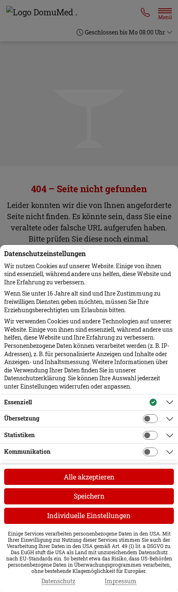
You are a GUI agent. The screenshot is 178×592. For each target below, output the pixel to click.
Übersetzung (21, 418)
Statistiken (19, 435)
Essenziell (18, 402)
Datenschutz (58, 581)
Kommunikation (27, 451)
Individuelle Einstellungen (89, 515)
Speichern (89, 496)
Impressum (121, 581)
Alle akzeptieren (89, 476)
